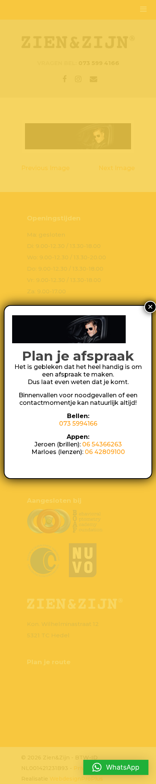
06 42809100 (105, 452)
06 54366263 (102, 444)
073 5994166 (78, 423)
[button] (115, 767)
